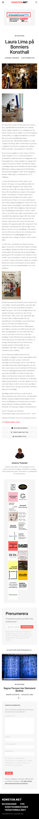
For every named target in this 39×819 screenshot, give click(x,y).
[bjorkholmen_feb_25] (13, 487)
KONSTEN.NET (12, 799)
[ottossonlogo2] (23, 487)
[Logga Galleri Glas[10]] (23, 497)
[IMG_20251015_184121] (18, 20)
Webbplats (9, 751)
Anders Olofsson (12, 694)
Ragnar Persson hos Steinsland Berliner (19, 689)
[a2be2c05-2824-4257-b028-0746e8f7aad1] (23, 526)
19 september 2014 (27, 58)
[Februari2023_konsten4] (13, 555)
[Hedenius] (13, 526)
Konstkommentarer (16, 807)
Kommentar (9, 716)
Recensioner (19, 36)
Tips (22, 804)
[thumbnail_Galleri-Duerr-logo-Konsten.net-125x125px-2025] (13, 536)
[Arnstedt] (23, 506)
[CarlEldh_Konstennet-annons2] (13, 506)
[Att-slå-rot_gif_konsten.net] (23, 565)
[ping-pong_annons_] (13, 565)
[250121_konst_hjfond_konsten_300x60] (18, 15)
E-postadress (10, 744)
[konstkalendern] (23, 555)
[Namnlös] (13, 585)
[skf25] (13, 595)
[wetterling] (13, 497)
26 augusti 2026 (27, 694)
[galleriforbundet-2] (13, 575)
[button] (18, 698)
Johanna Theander (12, 58)
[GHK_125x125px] (23, 575)
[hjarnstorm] (23, 546)
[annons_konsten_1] (23, 536)
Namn (7, 737)
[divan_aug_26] (13, 516)
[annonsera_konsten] (13, 546)
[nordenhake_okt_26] (23, 516)
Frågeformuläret (15, 810)
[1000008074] (23, 585)
